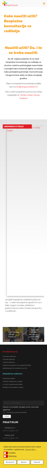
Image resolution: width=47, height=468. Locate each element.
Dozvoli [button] (37, 462)
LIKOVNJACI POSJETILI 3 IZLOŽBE (15, 127)
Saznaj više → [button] (31, 449)
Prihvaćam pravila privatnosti (17, 412)
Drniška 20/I (10, 428)
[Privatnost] (34, 395)
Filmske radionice (9, 359)
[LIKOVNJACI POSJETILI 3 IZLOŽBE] (25, 213)
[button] (6, 453)
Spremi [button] (23, 462)
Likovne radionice (9, 362)
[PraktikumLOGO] (10, 3)
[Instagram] (16, 395)
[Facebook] (7, 395)
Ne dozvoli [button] (10, 462)
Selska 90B (9, 435)
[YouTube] (25, 395)
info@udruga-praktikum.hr (27, 87)
